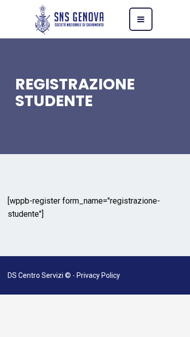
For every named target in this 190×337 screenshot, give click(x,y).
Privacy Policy (98, 275)
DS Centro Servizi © (39, 275)
